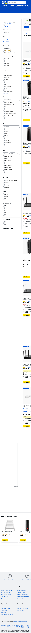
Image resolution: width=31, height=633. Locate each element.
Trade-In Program (5, 598)
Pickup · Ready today (10, 22)
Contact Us (19, 600)
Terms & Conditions (9, 626)
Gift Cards (3, 600)
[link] (6, 534)
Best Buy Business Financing (7, 614)
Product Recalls (4, 596)
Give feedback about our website (20, 621)
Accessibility (3, 625)
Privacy (13, 625)
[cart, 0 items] (27, 2)
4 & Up (13, 52)
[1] (29, 410)
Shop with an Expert (21, 590)
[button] (5, 5)
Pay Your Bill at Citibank (6, 608)
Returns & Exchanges (5, 592)
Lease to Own (4, 610)
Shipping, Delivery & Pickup (7, 590)
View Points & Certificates (22, 608)
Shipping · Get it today (10, 25)
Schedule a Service (21, 592)
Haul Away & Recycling (22, 598)
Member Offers (20, 610)
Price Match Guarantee (6, 594)
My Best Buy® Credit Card (6, 606)
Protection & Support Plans (23, 596)
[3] (25, 410)
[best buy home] (4, 2)
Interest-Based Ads (18, 626)
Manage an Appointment (22, 594)
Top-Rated (7, 48)
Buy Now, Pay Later (5, 612)
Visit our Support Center (22, 588)
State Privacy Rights (22, 626)
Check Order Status (5, 588)
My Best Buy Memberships (23, 606)
